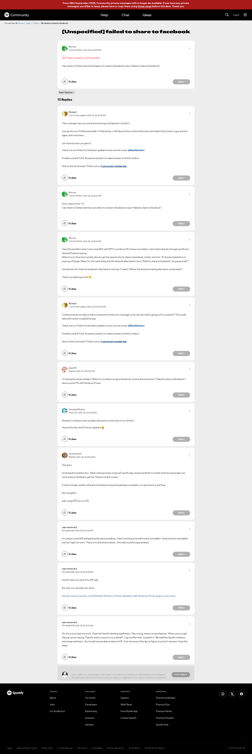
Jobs (52, 704)
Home (20, 23)
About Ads (82, 748)
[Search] (227, 15)
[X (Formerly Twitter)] (232, 693)
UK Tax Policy (134, 748)
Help (104, 15)
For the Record (57, 711)
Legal (9, 748)
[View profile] (65, 48)
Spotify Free (162, 724)
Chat (125, 15)
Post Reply (181, 674)
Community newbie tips (114, 166)
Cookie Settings (65, 748)
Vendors (89, 724)
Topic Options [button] (65, 92)
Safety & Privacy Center (26, 748)
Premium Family (164, 711)
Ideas (147, 15)
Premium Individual (165, 697)
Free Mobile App (129, 711)
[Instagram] (222, 693)
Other (35, 23)
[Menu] (245, 15)
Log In (236, 14)
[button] (189, 48)
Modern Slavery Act (115, 748)
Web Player (126, 704)
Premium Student (165, 717)
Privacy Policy (47, 748)
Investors (89, 717)
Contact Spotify (128, 717)
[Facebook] (241, 693)
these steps (145, 6)
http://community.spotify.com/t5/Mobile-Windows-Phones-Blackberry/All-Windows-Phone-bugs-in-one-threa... (119, 595)
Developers (91, 704)
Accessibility (97, 748)
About (53, 697)
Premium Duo (163, 704)
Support (124, 697)
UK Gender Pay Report (154, 748)
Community (19, 15)
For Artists (90, 697)
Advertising (91, 711)
